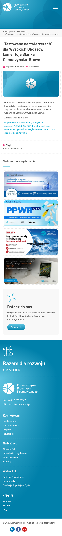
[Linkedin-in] (12, 529)
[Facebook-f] (18, 529)
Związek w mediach (12, 148)
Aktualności (34, 66)
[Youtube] (24, 529)
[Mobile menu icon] (55, 7)
